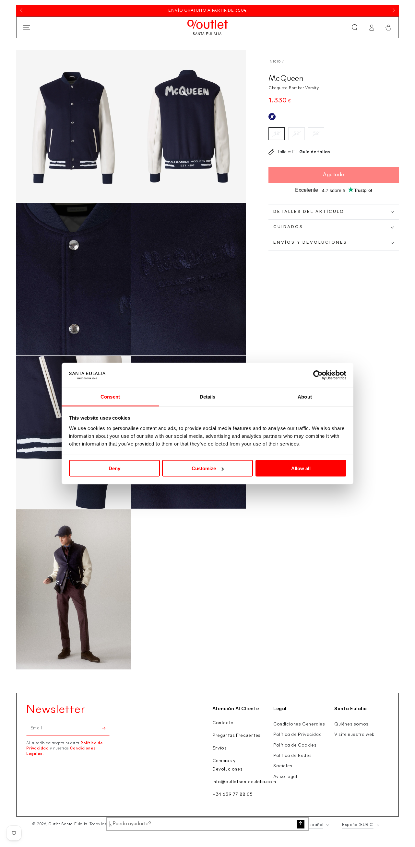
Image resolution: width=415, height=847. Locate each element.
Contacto (223, 723)
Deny (114, 468)
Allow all (301, 468)
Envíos (219, 748)
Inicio (274, 62)
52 (316, 133)
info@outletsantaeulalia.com (244, 782)
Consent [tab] (110, 396)
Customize (204, 468)
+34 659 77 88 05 (232, 794)
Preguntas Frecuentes (236, 735)
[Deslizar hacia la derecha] (393, 11)
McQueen (285, 79)
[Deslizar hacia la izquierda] (21, 11)
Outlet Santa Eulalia (68, 824)
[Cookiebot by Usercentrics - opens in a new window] (318, 375)
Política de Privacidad (297, 734)
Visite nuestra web (354, 734)
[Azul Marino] (272, 116)
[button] (354, 27)
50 (296, 133)
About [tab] (305, 396)
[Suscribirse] (106, 728)
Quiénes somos (351, 724)
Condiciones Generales (299, 724)
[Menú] (26, 27)
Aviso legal (285, 776)
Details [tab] (208, 396)
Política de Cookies (294, 745)
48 (277, 133)
